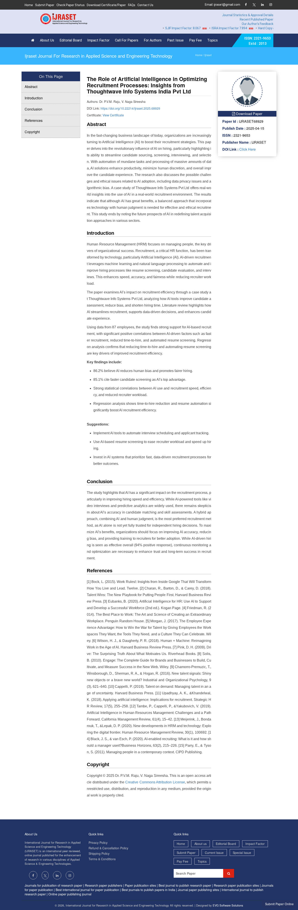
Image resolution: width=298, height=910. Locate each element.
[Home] (34, 40)
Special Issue (242, 852)
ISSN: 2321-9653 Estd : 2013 (257, 41)
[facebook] (245, 5)
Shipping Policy (99, 853)
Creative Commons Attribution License (155, 782)
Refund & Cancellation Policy (108, 848)
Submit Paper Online (279, 904)
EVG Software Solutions (228, 905)
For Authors (153, 40)
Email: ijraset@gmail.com (222, 4)
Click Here (247, 149)
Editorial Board (71, 40)
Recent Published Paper (256, 19)
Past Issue (175, 40)
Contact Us (145, 5)
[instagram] (270, 5)
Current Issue (214, 852)
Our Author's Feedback (257, 24)
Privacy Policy (98, 842)
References (34, 120)
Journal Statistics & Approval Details (247, 15)
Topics (212, 40)
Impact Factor (98, 40)
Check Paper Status (71, 5)
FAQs (131, 5)
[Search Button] (228, 873)
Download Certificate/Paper (106, 5)
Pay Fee (195, 40)
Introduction (34, 97)
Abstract (31, 86)
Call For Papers (126, 40)
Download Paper (248, 113)
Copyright (32, 131)
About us (200, 843)
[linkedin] (262, 5)
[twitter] (254, 5)
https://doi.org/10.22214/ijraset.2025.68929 (130, 108)
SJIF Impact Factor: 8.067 (172, 28)
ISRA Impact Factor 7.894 (219, 28)
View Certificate (113, 115)
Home (29, 5)
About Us (47, 40)
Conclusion (33, 109)
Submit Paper (44, 5)
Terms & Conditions (102, 859)
